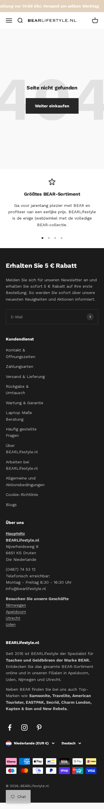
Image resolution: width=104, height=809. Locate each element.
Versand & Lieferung (25, 376)
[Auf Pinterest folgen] (39, 727)
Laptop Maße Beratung (19, 415)
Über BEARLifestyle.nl (22, 448)
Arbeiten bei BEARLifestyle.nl (22, 465)
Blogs (11, 504)
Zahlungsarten (19, 366)
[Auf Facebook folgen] (10, 727)
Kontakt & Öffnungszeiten (20, 353)
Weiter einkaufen (52, 106)
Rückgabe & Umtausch (17, 389)
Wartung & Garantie (24, 402)
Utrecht (13, 618)
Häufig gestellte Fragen (21, 432)
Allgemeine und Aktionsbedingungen (25, 481)
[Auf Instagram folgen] (24, 727)
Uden (11, 624)
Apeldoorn (16, 611)
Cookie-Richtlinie (22, 494)
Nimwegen (16, 605)
